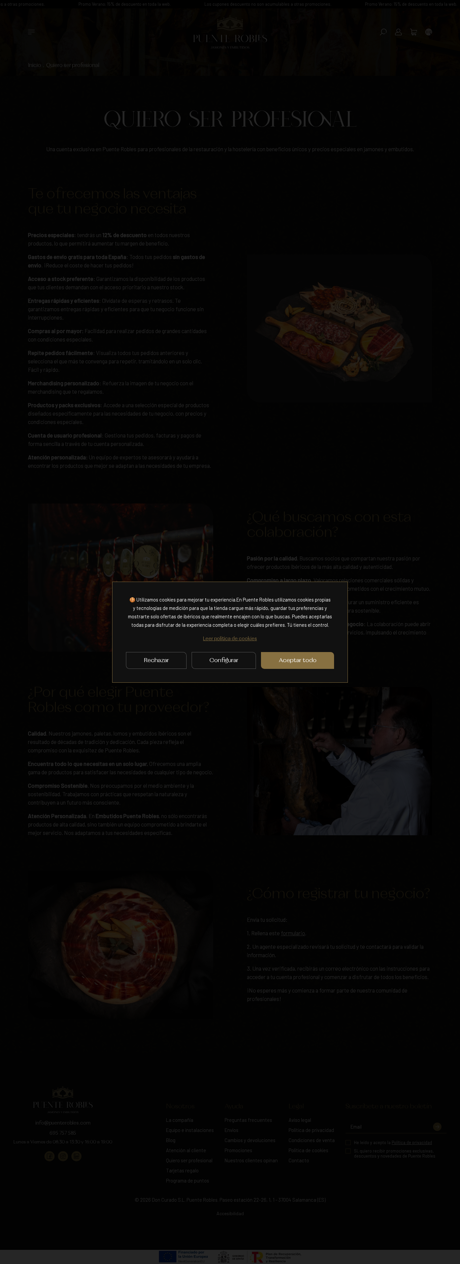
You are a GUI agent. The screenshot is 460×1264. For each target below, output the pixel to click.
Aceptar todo (298, 660)
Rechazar (156, 660)
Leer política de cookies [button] (230, 639)
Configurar (223, 660)
